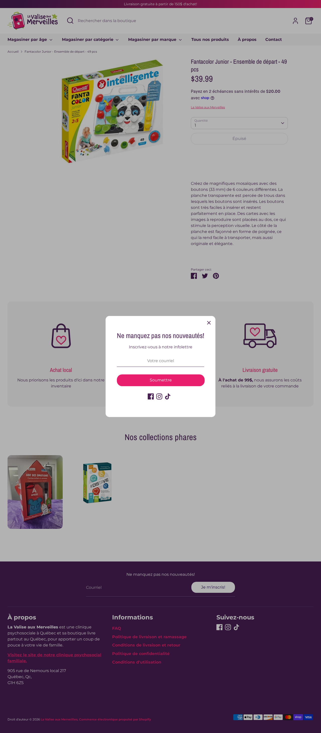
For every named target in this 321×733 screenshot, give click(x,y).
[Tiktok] (168, 396)
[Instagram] (159, 396)
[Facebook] (151, 396)
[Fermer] (208, 322)
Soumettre (161, 380)
